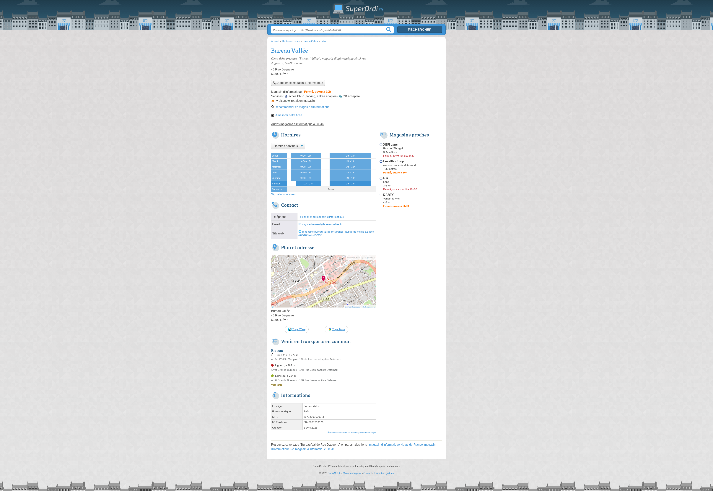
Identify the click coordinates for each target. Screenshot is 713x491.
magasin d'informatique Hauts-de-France (396, 444)
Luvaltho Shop (393, 161)
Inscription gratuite (384, 473)
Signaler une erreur (284, 194)
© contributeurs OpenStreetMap (361, 258)
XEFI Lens (390, 144)
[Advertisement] (411, 72)
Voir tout (276, 384)
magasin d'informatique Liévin (315, 449)
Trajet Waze (298, 329)
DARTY (388, 194)
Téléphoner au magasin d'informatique (321, 216)
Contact (367, 473)
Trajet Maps (338, 329)
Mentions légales (352, 473)
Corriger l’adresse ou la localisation (360, 307)
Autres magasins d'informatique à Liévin (297, 124)
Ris (385, 178)
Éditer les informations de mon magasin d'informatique (352, 433)
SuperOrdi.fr (356, 13)
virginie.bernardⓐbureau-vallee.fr (322, 224)
